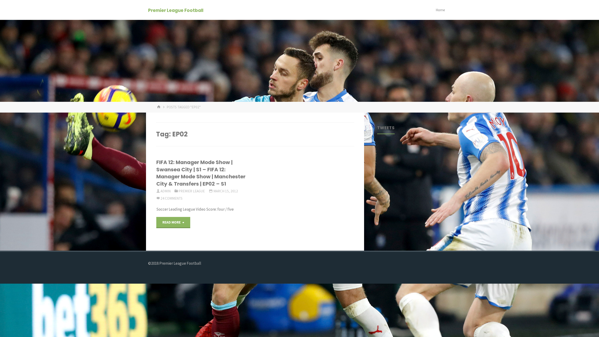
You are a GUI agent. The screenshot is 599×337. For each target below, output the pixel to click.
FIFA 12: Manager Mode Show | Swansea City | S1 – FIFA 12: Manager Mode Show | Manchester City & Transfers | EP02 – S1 (200, 173)
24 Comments (172, 198)
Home (440, 10)
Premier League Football (175, 10)
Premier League (192, 191)
